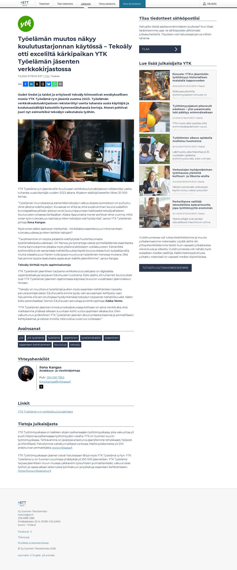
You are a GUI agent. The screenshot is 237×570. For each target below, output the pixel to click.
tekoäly (75, 344)
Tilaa (145, 49)
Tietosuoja (23, 537)
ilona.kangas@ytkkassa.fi (55, 381)
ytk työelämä (35, 337)
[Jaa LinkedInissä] (31, 84)
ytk (21, 337)
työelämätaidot (91, 337)
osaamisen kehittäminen (34, 344)
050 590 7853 (55, 377)
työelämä (54, 337)
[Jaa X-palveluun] (37, 84)
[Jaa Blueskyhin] (48, 84)
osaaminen (112, 337)
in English (35, 555)
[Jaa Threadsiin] (42, 84)
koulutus (60, 344)
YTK (47, 76)
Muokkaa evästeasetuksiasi (33, 543)
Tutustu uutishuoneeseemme (165, 267)
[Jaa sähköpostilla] (60, 84)
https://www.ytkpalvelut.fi (34, 470)
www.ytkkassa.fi (62, 447)
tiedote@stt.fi (26, 514)
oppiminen (71, 337)
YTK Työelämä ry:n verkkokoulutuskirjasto (45, 411)
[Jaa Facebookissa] (25, 84)
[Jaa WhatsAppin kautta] (54, 84)
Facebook (23, 531)
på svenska (48, 555)
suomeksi (23, 555)
